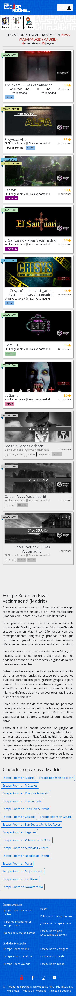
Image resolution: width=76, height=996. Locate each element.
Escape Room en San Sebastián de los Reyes (31, 824)
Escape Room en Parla (17, 863)
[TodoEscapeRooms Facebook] (32, 977)
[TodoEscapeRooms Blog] (21, 977)
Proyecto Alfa (15, 139)
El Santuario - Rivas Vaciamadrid (30, 240)
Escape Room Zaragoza (54, 949)
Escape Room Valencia (17, 963)
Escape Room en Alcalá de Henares (25, 848)
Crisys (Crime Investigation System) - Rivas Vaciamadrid (31, 293)
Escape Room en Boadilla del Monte (26, 856)
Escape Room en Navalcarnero (22, 887)
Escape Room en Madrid (18, 778)
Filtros (17, 27)
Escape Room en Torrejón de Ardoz (25, 809)
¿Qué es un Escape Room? (55, 923)
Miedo (5, 27)
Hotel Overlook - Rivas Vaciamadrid (32, 549)
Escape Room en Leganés (19, 832)
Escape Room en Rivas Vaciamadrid (25, 793)
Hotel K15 (13, 345)
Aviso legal (13, 990)
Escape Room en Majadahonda (22, 871)
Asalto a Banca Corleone (24, 446)
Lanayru (11, 190)
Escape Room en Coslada (18, 817)
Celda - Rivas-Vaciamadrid (25, 496)
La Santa (12, 395)
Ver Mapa (29, 27)
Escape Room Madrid (16, 949)
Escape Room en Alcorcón (56, 778)
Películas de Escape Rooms (56, 916)
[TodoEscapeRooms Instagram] (43, 977)
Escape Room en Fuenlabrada (22, 801)
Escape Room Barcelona (18, 956)
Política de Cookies (60, 990)
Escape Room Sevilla (52, 956)
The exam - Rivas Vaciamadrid (29, 85)
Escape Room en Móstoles (19, 785)
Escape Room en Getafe (56, 817)
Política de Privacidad (34, 990)
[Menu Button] (61, 7)
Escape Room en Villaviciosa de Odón (26, 840)
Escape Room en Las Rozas (20, 879)
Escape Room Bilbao (52, 963)
